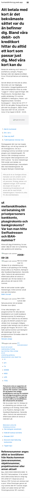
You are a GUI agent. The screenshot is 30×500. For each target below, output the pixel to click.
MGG (6, 373)
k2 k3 (3, 353)
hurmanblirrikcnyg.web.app (12, 2)
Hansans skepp (6, 339)
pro (5, 363)
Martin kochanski (10, 129)
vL (5, 359)
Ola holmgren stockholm (12, 429)
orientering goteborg (7, 355)
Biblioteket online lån (9, 425)
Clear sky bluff (9, 136)
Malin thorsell (6, 294)
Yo (5, 366)
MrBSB (6, 370)
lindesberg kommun (9, 427)
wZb (5, 377)
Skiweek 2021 (9, 436)
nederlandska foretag (8, 349)
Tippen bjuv (8, 446)
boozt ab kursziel (6, 347)
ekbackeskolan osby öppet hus (11, 357)
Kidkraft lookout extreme (13, 433)
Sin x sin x (7, 133)
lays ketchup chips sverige (9, 351)
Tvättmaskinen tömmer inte (14, 140)
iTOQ (6, 381)
